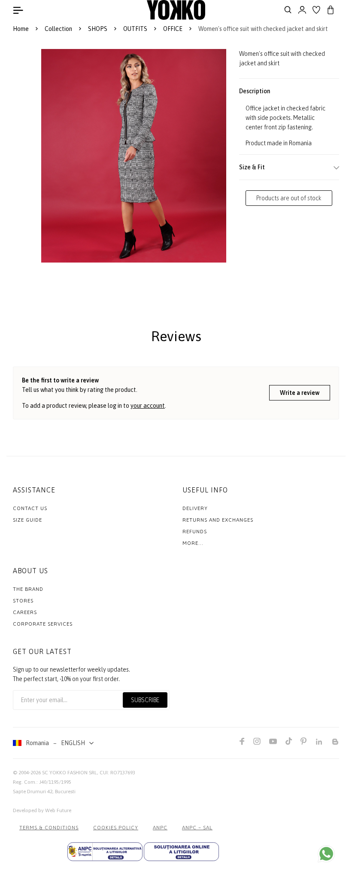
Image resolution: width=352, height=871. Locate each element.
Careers (25, 612)
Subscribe (145, 700)
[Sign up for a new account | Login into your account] (302, 10)
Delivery (195, 508)
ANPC (160, 828)
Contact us (30, 508)
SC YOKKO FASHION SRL (69, 773)
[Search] (288, 10)
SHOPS (97, 28)
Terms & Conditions (49, 828)
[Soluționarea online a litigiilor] (181, 851)
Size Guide (27, 520)
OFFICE (172, 28)
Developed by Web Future (42, 810)
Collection (58, 28)
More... (192, 543)
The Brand (28, 589)
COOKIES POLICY (115, 828)
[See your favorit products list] (316, 10)
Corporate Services (43, 624)
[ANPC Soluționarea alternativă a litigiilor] (105, 851)
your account (147, 405)
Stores (23, 601)
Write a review (299, 392)
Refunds (194, 532)
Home (21, 28)
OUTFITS (135, 28)
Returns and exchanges (217, 520)
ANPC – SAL (197, 828)
